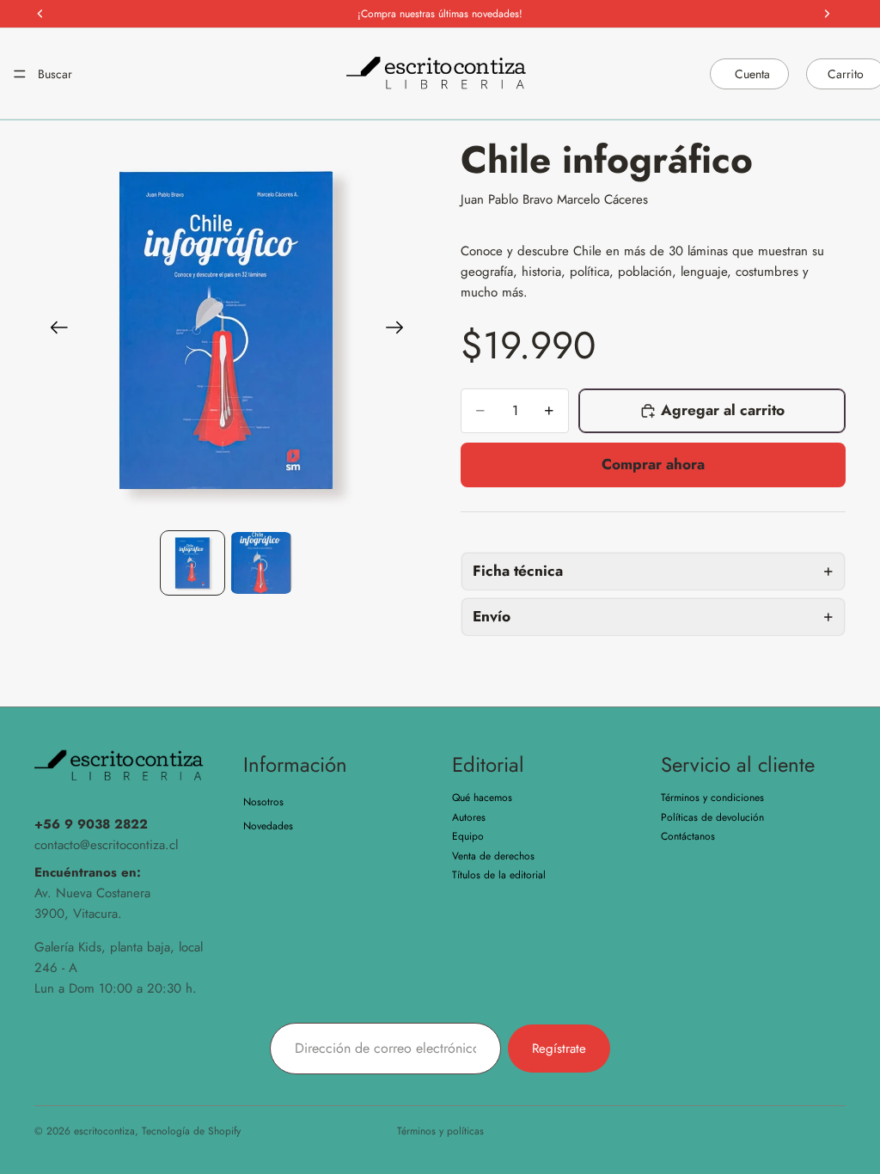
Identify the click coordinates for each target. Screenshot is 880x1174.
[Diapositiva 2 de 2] (261, 563)
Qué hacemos (482, 798)
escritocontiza (104, 1131)
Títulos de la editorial (499, 875)
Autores (469, 817)
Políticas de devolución (712, 817)
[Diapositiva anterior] (53, 330)
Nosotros (263, 802)
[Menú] (20, 74)
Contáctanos (688, 836)
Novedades (268, 826)
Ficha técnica (518, 570)
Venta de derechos (493, 856)
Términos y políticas (440, 1131)
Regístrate (559, 1048)
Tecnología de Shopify (191, 1131)
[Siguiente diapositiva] (400, 330)
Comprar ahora (653, 464)
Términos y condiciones (712, 798)
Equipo (468, 836)
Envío (491, 616)
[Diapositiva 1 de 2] (192, 563)
